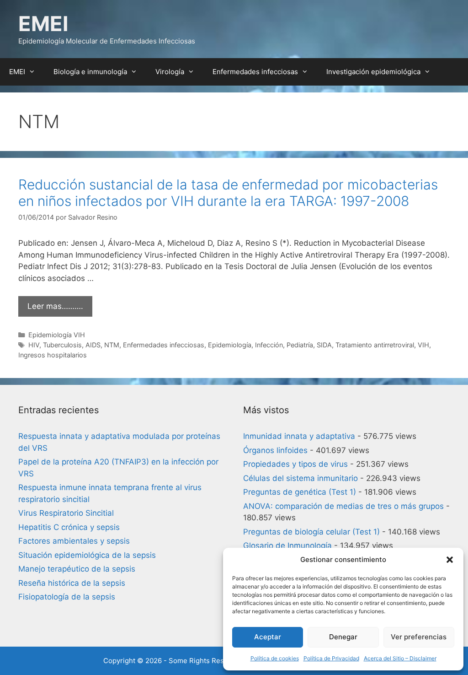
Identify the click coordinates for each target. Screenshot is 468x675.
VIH (423, 345)
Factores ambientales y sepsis (74, 540)
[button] (449, 559)
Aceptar (267, 636)
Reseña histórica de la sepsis (71, 583)
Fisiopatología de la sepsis (66, 596)
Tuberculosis (62, 345)
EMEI (43, 23)
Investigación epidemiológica (373, 71)
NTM (111, 345)
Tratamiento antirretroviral (374, 345)
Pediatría (300, 345)
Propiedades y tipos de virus (295, 464)
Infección (269, 345)
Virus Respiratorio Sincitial (66, 513)
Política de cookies (274, 658)
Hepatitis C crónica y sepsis (69, 527)
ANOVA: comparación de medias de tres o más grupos (343, 506)
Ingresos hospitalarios (52, 355)
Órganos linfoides (275, 450)
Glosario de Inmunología (287, 545)
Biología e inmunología (90, 71)
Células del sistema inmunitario (300, 478)
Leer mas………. (55, 306)
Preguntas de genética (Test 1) (299, 492)
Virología (169, 71)
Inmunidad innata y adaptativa (299, 436)
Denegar (343, 636)
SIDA (324, 345)
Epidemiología (229, 345)
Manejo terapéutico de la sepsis (76, 568)
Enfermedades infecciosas (255, 71)
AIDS (93, 345)
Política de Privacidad (331, 658)
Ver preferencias (419, 636)
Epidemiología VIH (56, 335)
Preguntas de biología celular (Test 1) (311, 531)
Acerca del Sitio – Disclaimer (400, 658)
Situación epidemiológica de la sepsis (87, 555)
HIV (33, 345)
